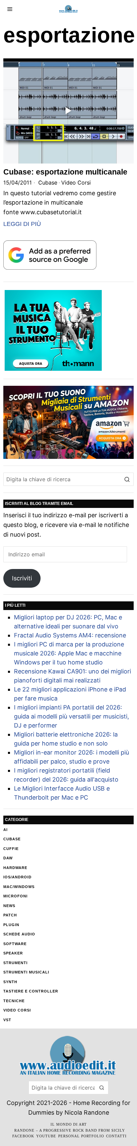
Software (15, 944)
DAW (8, 858)
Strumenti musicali (26, 972)
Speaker (13, 953)
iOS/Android (17, 877)
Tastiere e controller (30, 991)
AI (5, 830)
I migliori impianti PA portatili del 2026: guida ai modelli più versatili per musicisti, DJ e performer (71, 716)
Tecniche (14, 1001)
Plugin (11, 925)
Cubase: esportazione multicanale (65, 172)
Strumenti (15, 963)
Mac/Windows (19, 887)
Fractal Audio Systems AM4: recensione (70, 635)
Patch (10, 915)
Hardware (15, 868)
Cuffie (11, 849)
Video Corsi (76, 182)
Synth (10, 982)
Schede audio (19, 934)
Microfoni (15, 896)
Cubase (47, 182)
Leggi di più (22, 224)
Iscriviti (22, 578)
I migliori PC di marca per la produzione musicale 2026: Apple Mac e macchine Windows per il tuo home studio (69, 653)
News (9, 906)
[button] (127, 479)
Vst (7, 1020)
